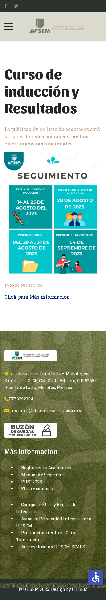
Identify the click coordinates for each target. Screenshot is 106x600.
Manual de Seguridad (43, 475)
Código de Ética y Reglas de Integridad (46, 508)
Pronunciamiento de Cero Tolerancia (45, 536)
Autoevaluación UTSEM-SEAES (53, 547)
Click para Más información (37, 297)
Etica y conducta (37, 488)
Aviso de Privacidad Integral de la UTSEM (53, 522)
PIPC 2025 (31, 482)
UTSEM (80, 589)
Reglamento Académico (46, 467)
